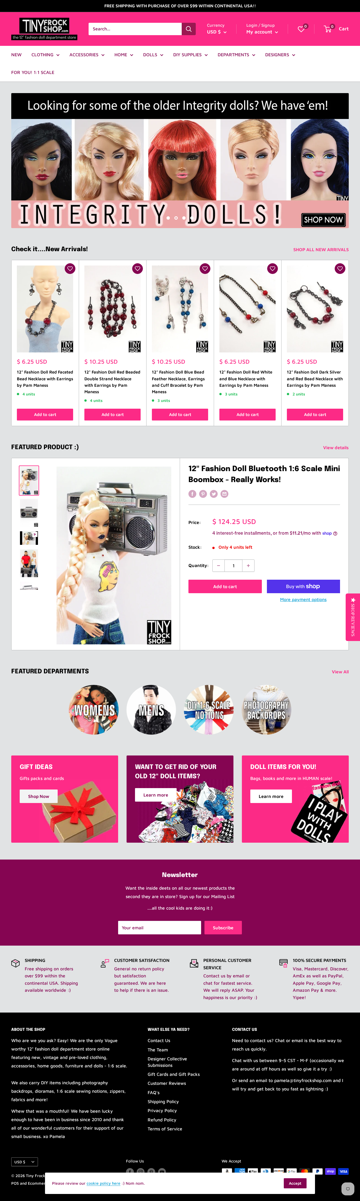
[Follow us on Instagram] (141, 1172)
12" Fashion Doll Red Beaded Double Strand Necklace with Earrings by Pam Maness (112, 382)
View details (336, 447)
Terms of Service (165, 1128)
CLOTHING (42, 54)
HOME (120, 54)
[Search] (189, 29)
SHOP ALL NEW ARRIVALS (321, 249)
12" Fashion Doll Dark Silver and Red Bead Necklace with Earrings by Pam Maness (315, 379)
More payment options (303, 599)
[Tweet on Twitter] (214, 493)
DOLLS (150, 54)
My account (260, 32)
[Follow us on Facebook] (130, 1172)
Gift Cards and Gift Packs (174, 1074)
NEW (16, 54)
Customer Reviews (167, 1083)
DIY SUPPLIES (187, 54)
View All (341, 671)
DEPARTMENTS (233, 54)
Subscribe (223, 927)
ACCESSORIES (83, 54)
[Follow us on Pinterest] (151, 1172)
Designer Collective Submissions (167, 1061)
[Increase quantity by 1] (248, 566)
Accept (295, 1183)
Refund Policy (162, 1119)
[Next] (349, 343)
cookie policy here (103, 1183)
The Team (158, 1049)
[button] (70, 268)
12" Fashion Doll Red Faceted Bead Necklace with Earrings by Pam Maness (45, 379)
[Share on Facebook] (192, 493)
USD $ (19, 1162)
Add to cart (45, 414)
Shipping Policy (163, 1101)
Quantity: (198, 565)
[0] (301, 28)
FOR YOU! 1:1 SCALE (32, 72)
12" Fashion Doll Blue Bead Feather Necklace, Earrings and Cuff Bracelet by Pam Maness (178, 382)
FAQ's (153, 1092)
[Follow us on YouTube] (162, 1172)
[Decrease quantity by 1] (218, 566)
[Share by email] (224, 493)
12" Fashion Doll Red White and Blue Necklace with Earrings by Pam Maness (245, 379)
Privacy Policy (162, 1110)
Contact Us (159, 1040)
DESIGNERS (277, 54)
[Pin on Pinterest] (203, 493)
